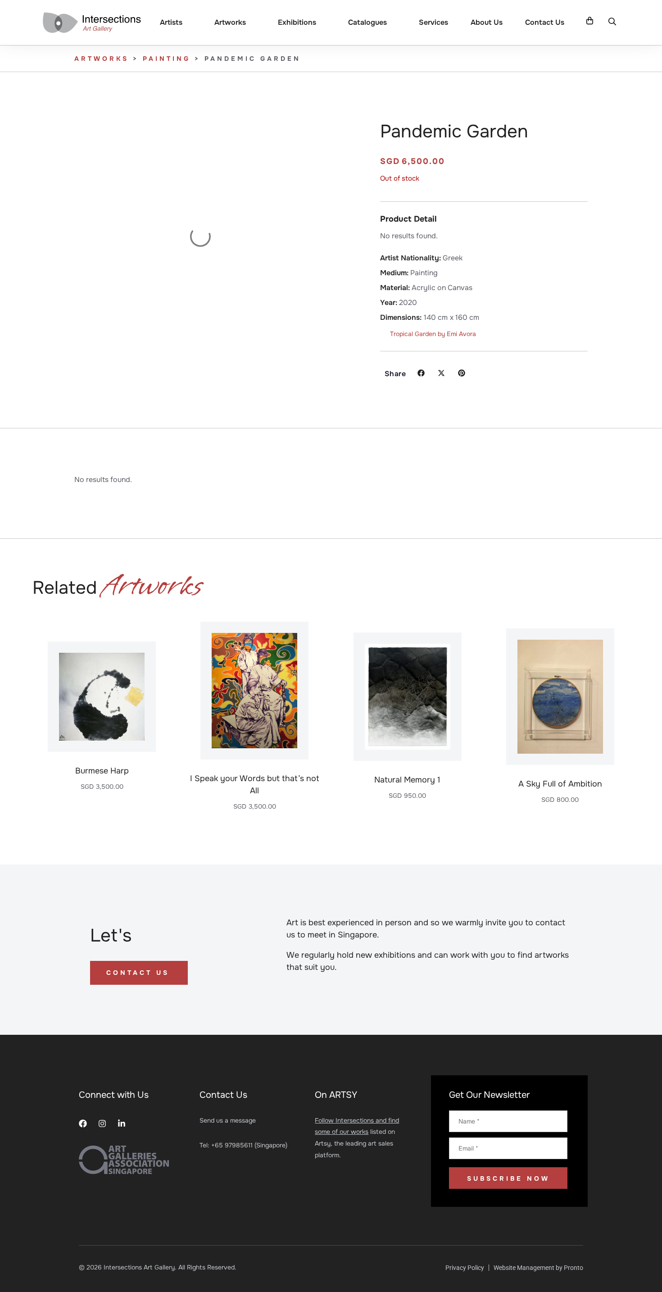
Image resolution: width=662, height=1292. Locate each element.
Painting (166, 59)
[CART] (590, 20)
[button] (612, 21)
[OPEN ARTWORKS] (251, 22)
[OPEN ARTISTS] (188, 22)
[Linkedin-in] (122, 1123)
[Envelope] (141, 1123)
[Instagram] (102, 1123)
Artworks (101, 59)
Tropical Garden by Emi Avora (433, 334)
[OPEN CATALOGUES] (392, 22)
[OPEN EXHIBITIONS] (322, 22)
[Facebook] (83, 1123)
